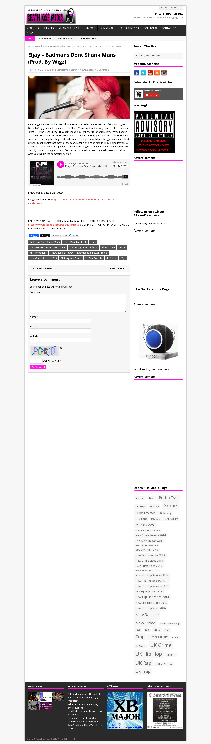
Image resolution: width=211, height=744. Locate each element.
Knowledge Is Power (62, 252)
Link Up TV (171, 519)
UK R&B (171, 654)
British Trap (168, 497)
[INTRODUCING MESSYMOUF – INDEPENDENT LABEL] (58, 699)
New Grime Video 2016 (149, 565)
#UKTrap (140, 498)
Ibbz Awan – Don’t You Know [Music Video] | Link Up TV (85, 725)
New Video (146, 623)
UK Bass (175, 637)
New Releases (87, 69)
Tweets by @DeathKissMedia (149, 223)
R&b (138, 630)
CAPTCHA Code (51, 361)
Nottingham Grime (71, 258)
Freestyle (154, 506)
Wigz (123, 258)
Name (33, 316)
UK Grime (111, 258)
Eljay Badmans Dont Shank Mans (47, 247)
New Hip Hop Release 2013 (147, 570)
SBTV (157, 630)
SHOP (30, 33)
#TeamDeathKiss (69, 28)
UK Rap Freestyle (164, 664)
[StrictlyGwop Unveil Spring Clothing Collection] (34, 708)
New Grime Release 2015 (43, 258)
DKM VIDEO (106, 28)
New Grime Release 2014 (151, 535)
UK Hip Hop (149, 654)
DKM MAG (89, 28)
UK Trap (143, 671)
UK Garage (141, 646)
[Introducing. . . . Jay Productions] (34, 699)
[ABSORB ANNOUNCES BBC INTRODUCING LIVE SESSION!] (46, 699)
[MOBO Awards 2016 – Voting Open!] (46, 708)
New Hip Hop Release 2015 (152, 580)
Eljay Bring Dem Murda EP (84, 247)
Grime (122, 247)
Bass (151, 498)
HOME (164, 7)
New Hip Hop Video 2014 (152, 597)
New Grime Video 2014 (150, 555)
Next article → (119, 268)
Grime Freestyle (145, 513)
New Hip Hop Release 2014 (152, 575)
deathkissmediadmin (66, 69)
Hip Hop (141, 519)
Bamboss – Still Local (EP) (88, 693)
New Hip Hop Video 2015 (151, 603)
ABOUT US (33, 28)
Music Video (145, 525)
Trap (140, 636)
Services (49, 28)
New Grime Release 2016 (147, 545)
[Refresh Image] (61, 347)
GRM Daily (165, 513)
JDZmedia (155, 519)
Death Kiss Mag (44, 46)
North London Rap (170, 623)
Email (33, 326)
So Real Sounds (93, 258)
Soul (167, 630)
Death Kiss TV (175, 7)
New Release (147, 615)
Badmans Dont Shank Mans (45, 241)
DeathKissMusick (128, 28)
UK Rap (143, 663)
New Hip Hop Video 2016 (151, 608)
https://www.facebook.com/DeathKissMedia (53, 224)
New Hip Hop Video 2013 (149, 591)
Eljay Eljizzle (108, 247)
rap (147, 629)
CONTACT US (169, 28)
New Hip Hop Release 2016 (152, 586)
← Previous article (41, 268)
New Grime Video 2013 (147, 549)
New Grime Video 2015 (149, 560)
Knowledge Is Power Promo (92, 252)
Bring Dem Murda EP (75, 241)
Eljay (93, 241)
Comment (35, 292)
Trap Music (158, 636)
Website (34, 336)
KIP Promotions (38, 252)
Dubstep (140, 506)
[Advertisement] (154, 184)
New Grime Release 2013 (148, 530)
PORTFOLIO (150, 28)
